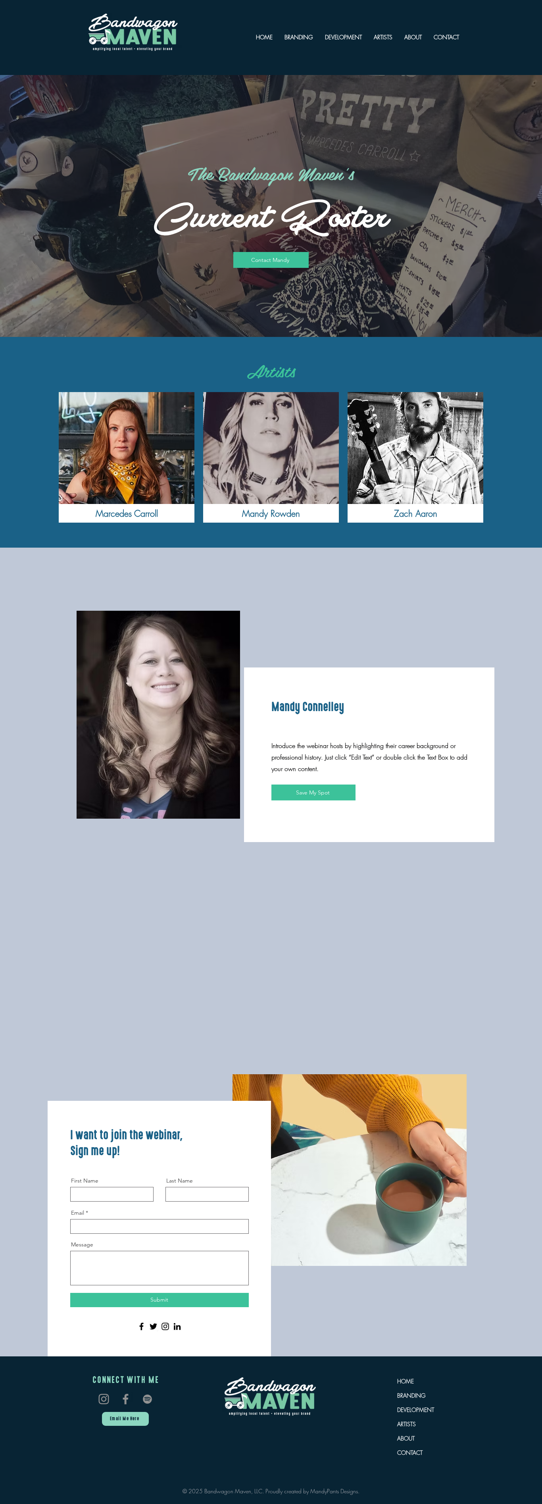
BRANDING (411, 1395)
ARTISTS (406, 1424)
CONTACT (410, 1452)
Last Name (179, 1180)
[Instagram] (165, 1326)
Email (77, 1213)
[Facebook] (141, 1326)
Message (82, 1244)
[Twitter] (153, 1326)
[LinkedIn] (177, 1326)
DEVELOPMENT (415, 1410)
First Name (84, 1180)
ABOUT (406, 1438)
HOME (405, 1381)
